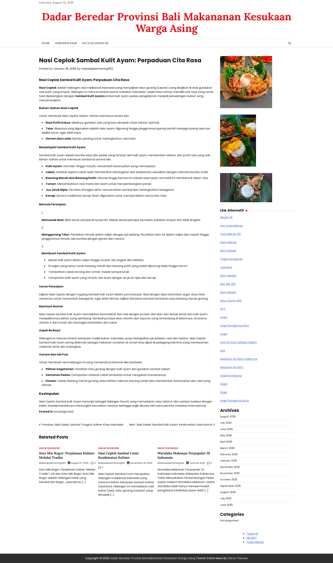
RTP (222, 309)
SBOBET (251, 538)
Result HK (226, 217)
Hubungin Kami (66, 43)
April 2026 (226, 441)
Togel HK (252, 534)
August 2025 (228, 492)
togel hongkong (231, 376)
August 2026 (228, 416)
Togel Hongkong (231, 259)
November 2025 (230, 473)
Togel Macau (255, 542)
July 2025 (226, 498)
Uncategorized (63, 412)
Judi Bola (226, 267)
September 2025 (230, 486)
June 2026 (226, 429)
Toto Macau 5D (230, 234)
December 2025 (230, 467)
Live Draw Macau (231, 226)
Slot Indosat (228, 251)
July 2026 (226, 423)
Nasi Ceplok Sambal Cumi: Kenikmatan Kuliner (118, 455)
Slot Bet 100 (228, 284)
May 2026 (226, 435)
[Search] (289, 43)
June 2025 (226, 505)
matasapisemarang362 (97, 69)
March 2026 (227, 448)
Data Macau (228, 242)
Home (46, 43)
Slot (222, 351)
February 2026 (229, 454)
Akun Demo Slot (231, 301)
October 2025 (228, 479)
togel (223, 317)
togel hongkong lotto (234, 326)
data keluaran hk (95, 43)
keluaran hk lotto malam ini (238, 359)
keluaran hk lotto (231, 367)
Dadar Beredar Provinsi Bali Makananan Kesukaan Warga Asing (166, 22)
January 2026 (228, 460)
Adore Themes (237, 558)
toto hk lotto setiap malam (238, 342)
